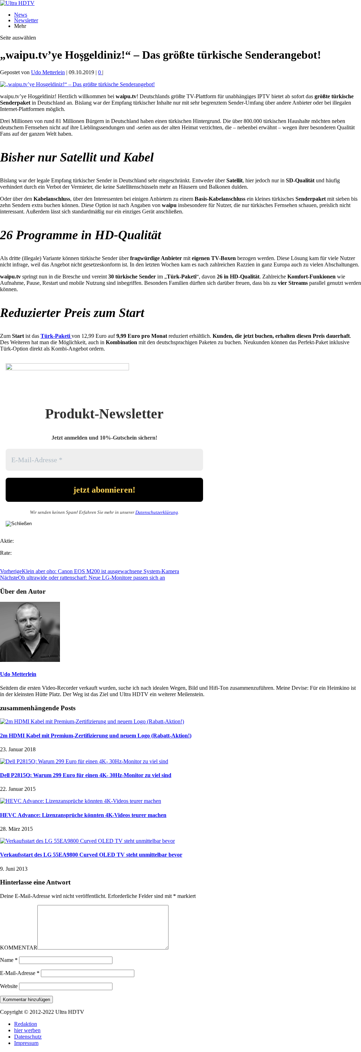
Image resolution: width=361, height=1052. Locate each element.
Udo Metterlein (48, 72)
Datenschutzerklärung (156, 512)
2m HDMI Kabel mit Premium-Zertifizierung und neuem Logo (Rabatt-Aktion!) (95, 736)
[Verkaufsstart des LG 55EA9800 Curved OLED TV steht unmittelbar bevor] (87, 841)
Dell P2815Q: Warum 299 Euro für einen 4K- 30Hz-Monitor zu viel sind (85, 775)
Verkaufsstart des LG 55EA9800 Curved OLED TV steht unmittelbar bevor (91, 855)
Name (9, 960)
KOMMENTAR (18, 948)
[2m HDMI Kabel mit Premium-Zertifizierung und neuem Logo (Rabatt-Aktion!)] (92, 721)
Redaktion (25, 1024)
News (20, 15)
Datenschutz (28, 1037)
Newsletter (26, 20)
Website (9, 986)
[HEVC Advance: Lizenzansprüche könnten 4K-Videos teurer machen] (80, 801)
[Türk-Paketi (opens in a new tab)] (71, 336)
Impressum (26, 1043)
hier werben (27, 1030)
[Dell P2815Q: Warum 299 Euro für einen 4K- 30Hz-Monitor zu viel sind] (84, 761)
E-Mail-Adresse (19, 973)
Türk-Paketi (55, 336)
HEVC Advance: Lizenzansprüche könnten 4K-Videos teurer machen (83, 815)
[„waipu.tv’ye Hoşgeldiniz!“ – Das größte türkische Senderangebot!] (77, 84)
